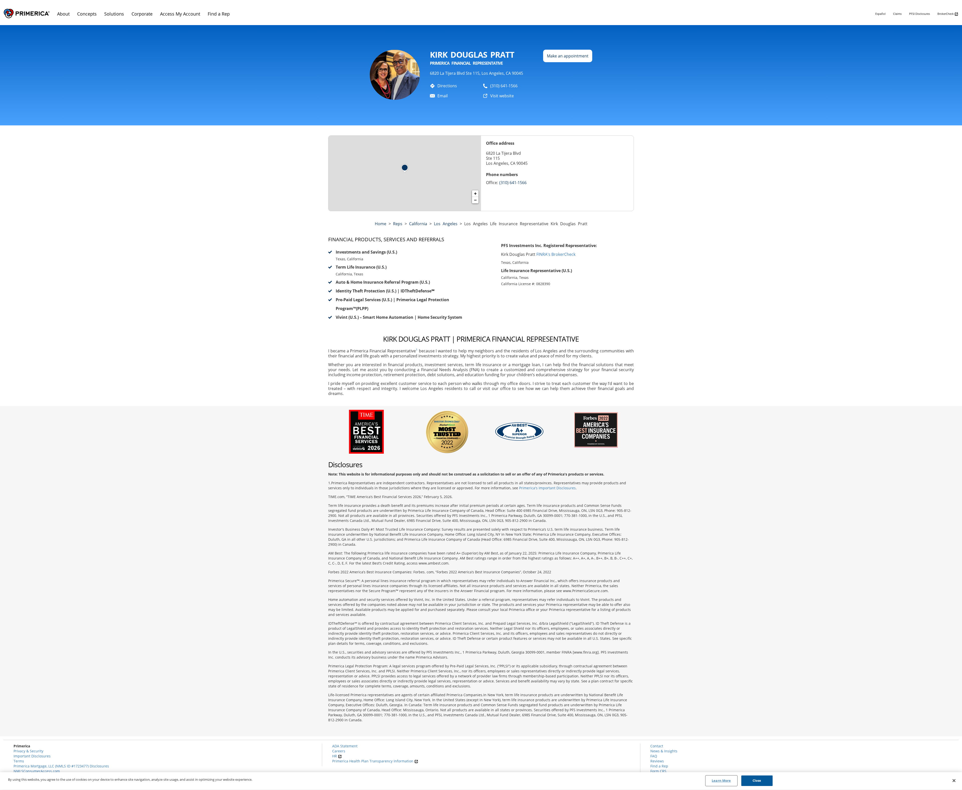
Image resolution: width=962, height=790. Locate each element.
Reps (397, 223)
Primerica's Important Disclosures (547, 488)
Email (442, 96)
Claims (897, 14)
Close (757, 780)
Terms (19, 761)
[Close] (953, 780)
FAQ (653, 756)
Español (880, 14)
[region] (481, 781)
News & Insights (663, 751)
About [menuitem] (63, 14)
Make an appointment (567, 56)
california (418, 223)
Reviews (657, 761)
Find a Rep (659, 766)
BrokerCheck (945, 14)
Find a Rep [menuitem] (219, 14)
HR (335, 756)
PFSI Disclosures (919, 14)
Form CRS (658, 771)
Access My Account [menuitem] (180, 14)
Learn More (721, 780)
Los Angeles (445, 223)
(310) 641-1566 (504, 86)
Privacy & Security (28, 751)
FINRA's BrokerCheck (555, 254)
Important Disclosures (32, 756)
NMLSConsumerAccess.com (37, 771)
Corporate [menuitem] (142, 14)
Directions (447, 86)
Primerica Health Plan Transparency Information (373, 761)
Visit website (502, 96)
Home (380, 223)
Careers (338, 751)
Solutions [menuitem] (114, 14)
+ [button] (475, 193)
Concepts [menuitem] (87, 14)
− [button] (475, 200)
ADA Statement (344, 746)
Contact (656, 746)
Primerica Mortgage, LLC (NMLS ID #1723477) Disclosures (61, 766)
